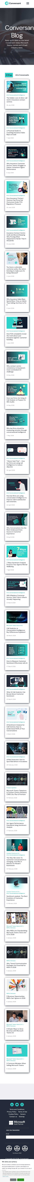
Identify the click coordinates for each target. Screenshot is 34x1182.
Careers (23, 1114)
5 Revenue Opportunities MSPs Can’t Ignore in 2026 (16, 997)
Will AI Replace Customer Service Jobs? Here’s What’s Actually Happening (17, 597)
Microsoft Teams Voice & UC (15, 625)
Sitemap (22, 1117)
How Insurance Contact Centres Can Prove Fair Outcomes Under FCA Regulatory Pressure (15, 201)
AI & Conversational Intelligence (16, 95)
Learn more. (5, 1176)
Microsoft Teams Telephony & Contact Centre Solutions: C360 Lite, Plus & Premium (17, 792)
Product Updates (11, 788)
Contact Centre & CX (13, 853)
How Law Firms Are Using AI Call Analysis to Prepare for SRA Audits (16, 400)
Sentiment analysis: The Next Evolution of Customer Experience (17, 898)
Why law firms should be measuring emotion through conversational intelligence (17, 430)
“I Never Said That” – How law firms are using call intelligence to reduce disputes (16, 464)
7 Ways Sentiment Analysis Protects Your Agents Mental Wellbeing (17, 564)
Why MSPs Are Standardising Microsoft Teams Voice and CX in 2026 (17, 932)
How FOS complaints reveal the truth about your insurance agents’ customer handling (17, 337)
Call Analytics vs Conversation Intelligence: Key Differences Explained (16, 630)
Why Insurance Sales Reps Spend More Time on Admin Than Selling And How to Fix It (16, 302)
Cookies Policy (13, 1114)
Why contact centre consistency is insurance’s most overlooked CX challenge (16, 369)
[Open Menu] (27, 3)
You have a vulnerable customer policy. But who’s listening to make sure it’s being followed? (16, 270)
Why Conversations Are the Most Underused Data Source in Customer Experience (16, 531)
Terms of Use (22, 1112)
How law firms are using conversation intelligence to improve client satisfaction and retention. (17, 498)
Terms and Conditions (17, 1109)
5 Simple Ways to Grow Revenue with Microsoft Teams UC (15, 1031)
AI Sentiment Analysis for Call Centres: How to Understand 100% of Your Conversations (16, 728)
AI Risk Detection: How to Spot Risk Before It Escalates (17, 760)
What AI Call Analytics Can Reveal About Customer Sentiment (16, 694)
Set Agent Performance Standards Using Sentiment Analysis (16, 825)
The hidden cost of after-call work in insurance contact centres (17, 100)
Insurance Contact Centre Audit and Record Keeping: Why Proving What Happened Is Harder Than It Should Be (16, 237)
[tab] (9, 75)
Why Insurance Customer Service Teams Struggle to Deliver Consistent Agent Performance (16, 166)
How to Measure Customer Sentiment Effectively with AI (17, 662)
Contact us (13, 1117)
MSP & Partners (11, 928)
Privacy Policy (11, 1112)
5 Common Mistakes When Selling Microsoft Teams (16, 1064)
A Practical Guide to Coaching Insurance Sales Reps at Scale (16, 132)
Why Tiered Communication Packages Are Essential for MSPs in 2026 (17, 965)
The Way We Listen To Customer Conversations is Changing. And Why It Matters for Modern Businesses (16, 861)
